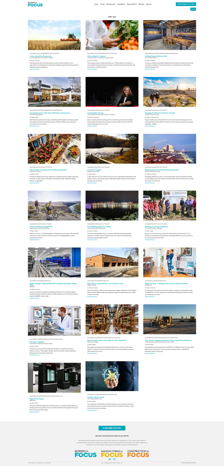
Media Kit (141, 4)
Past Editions (121, 4)
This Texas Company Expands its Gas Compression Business (168, 340)
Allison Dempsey (35, 289)
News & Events (110, 4)
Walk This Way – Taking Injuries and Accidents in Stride (166, 283)
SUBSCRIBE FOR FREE (112, 428)
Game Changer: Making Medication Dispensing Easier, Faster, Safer (53, 283)
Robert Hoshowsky (94, 117)
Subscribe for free (185, 4)
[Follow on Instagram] (114, 459)
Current (102, 4)
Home (96, 4)
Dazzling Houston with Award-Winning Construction (50, 112)
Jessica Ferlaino (35, 60)
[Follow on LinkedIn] (110, 459)
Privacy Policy (47, 462)
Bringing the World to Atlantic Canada (160, 112)
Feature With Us (132, 4)
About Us (149, 4)
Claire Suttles (34, 231)
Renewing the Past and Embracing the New (162, 169)
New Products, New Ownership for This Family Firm (107, 340)
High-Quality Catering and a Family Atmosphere (48, 169)
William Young (34, 174)
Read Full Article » (35, 69)
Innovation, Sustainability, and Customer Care (105, 283)
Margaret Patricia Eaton (152, 117)
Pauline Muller (34, 117)
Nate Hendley (34, 346)
